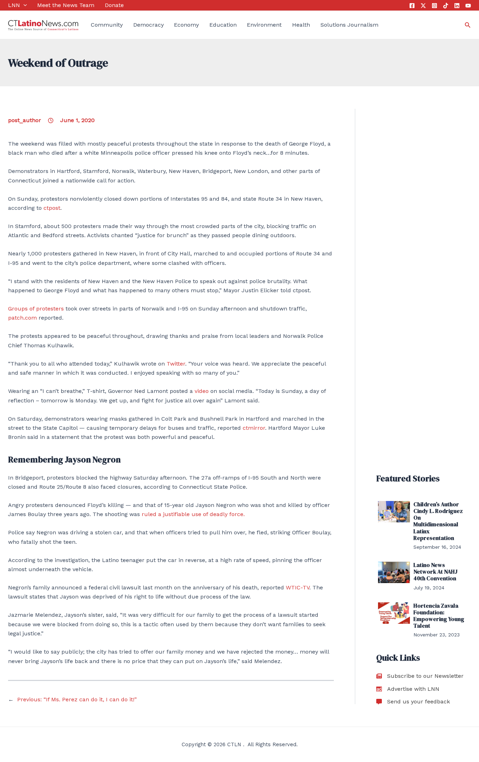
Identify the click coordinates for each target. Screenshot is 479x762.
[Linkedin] (457, 5)
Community (107, 24)
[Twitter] (423, 5)
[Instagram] (434, 5)
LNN (14, 5)
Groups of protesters (36, 308)
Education (223, 24)
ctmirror (254, 428)
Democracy (148, 24)
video (202, 391)
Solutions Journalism (349, 24)
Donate (114, 5)
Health (301, 24)
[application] (23, 5)
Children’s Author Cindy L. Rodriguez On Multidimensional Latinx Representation (438, 521)
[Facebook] (412, 5)
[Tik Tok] (445, 5)
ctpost (51, 208)
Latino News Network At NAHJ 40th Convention (435, 571)
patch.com (23, 317)
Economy (186, 24)
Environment (264, 24)
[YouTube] (468, 5)
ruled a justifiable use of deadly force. (193, 514)
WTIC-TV (297, 587)
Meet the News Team (65, 5)
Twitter (176, 363)
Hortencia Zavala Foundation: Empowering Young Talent (438, 616)
